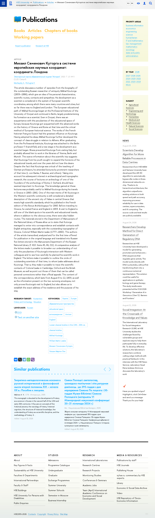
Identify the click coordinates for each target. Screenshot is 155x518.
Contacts (32, 514)
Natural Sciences (136, 126)
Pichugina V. (30, 83)
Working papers (28, 37)
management (135, 43)
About (18, 455)
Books (19, 30)
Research (89, 455)
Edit (146, 514)
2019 (138, 81)
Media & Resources (129, 455)
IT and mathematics (134, 40)
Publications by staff (126, 460)
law (127, 43)
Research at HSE (42, 46)
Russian (30, 308)
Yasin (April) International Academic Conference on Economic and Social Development (95, 494)
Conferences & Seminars (95, 480)
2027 (128, 75)
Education (37, 302)
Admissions (53, 460)
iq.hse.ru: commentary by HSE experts (131, 476)
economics (131, 28)
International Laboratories (95, 460)
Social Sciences (135, 129)
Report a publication (23, 46)
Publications (39, 19)
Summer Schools (56, 490)
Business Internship (57, 500)
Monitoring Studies (92, 475)
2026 (133, 75)
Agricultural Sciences (132, 106)
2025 (138, 75)
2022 (138, 78)
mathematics (131, 46)
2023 (133, 78)
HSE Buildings (20, 490)
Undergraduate (55, 470)
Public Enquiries (21, 503)
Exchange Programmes (58, 480)
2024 (128, 78)
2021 (128, 81)
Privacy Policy (53, 514)
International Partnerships (26, 480)
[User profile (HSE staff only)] (144, 3)
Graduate (52, 475)
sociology (130, 49)
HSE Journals (123, 465)
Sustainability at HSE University (28, 470)
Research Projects (91, 470)
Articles (34, 30)
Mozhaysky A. (19, 83)
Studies (53, 455)
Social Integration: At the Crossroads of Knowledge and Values (135, 313)
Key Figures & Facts (23, 465)
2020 (133, 81)
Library (120, 483)
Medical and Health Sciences (133, 121)
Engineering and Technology (134, 112)
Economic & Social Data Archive (132, 488)
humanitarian (131, 37)
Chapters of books (61, 30)
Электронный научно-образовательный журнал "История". (37, 77)
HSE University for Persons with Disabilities (29, 497)
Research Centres (91, 465)
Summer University (57, 485)
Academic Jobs (90, 485)
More (128, 84)
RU (128, 3)
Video (119, 493)
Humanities (134, 116)
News (126, 140)
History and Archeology (23, 302)
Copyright (41, 514)
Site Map (64, 514)
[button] (45, 374)
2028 (137, 72)
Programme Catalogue (59, 465)
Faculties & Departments (25, 475)
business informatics (134, 25)
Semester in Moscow (58, 495)
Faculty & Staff (21, 485)
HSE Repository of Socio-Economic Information (129, 499)
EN (132, 3)
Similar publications (32, 369)
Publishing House (125, 470)
